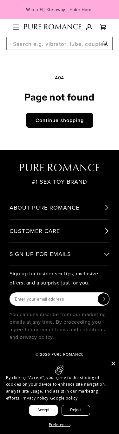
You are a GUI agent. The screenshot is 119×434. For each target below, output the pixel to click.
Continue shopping (60, 120)
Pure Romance (67, 354)
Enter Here (80, 9)
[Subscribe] (103, 299)
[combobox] (59, 43)
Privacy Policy (35, 398)
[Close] (113, 363)
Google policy (64, 398)
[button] (16, 27)
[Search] (105, 43)
